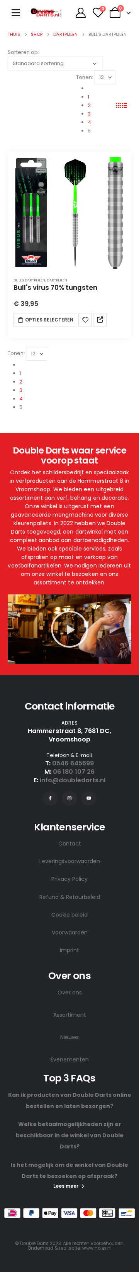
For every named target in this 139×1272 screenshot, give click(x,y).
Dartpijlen (57, 280)
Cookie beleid (69, 915)
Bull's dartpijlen (29, 280)
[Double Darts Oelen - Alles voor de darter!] (46, 12)
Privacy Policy (69, 879)
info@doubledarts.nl (73, 780)
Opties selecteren (49, 319)
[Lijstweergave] (124, 105)
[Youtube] (88, 798)
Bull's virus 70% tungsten (55, 287)
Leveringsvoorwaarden (69, 861)
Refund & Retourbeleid (69, 897)
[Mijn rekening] (80, 13)
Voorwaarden (70, 932)
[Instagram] (69, 798)
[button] (69, 629)
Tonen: (84, 77)
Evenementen (70, 1059)
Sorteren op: (23, 52)
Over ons (70, 992)
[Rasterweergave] (118, 105)
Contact (69, 843)
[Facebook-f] (50, 798)
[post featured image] (69, 213)
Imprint (69, 950)
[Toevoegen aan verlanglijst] (85, 319)
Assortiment (69, 1015)
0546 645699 (73, 763)
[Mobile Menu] (16, 12)
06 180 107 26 (74, 771)
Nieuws (69, 1037)
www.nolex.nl (97, 1248)
